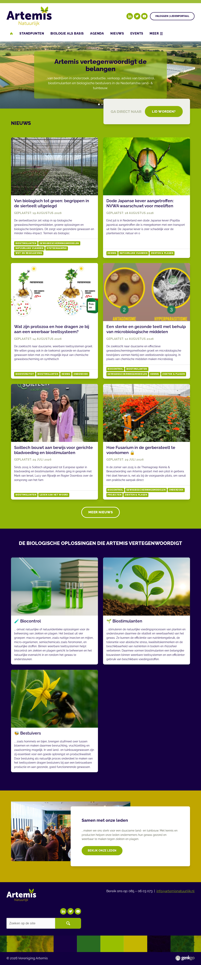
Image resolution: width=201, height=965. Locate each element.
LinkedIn (129, 16)
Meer (154, 33)
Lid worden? (164, 111)
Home (11, 33)
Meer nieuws (100, 512)
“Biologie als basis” (102, 104)
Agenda (97, 33)
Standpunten (31, 33)
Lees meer (54, 197)
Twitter (137, 16)
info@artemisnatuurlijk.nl (175, 891)
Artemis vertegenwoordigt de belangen (99, 104)
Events (136, 33)
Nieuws (117, 33)
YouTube (144, 16)
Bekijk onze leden (102, 850)
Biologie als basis (67, 33)
